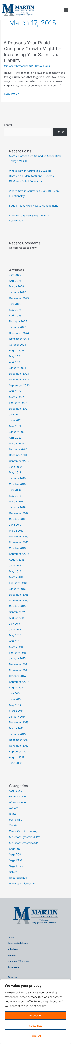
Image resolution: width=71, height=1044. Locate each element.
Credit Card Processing (23, 831)
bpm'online (15, 819)
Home (11, 936)
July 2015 (15, 623)
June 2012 (15, 763)
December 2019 (19, 455)
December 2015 (18, 594)
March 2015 (16, 646)
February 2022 (18, 402)
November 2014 (19, 670)
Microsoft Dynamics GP (18, 65)
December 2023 (19, 373)
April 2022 (15, 391)
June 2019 (15, 466)
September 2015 (19, 611)
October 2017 (17, 519)
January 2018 (17, 507)
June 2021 (15, 420)
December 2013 (19, 722)
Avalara (13, 807)
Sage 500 (15, 854)
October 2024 (17, 344)
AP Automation (18, 796)
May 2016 (15, 571)
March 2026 (16, 286)
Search (8, 124)
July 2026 (15, 274)
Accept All (35, 1015)
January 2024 (17, 367)
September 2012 (19, 751)
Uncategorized (18, 877)
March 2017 (16, 530)
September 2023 (19, 385)
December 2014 (19, 664)
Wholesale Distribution (22, 883)
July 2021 (15, 414)
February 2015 (18, 652)
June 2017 (15, 524)
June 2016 (15, 565)
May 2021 (15, 425)
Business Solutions (18, 942)
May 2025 (15, 309)
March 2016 (16, 577)
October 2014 (17, 675)
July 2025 (15, 304)
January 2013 (17, 734)
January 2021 (17, 431)
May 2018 (15, 495)
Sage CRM (15, 860)
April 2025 (15, 315)
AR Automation (18, 802)
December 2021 (18, 408)
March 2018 (16, 501)
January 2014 (17, 716)
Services (12, 955)
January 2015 (17, 658)
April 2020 (15, 437)
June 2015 (15, 629)
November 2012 (18, 745)
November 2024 (19, 338)
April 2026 (15, 280)
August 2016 (16, 559)
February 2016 (18, 582)
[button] (66, 9)
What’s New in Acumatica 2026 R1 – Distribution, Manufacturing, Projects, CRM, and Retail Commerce (32, 176)
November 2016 (19, 542)
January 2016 (17, 588)
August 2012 (16, 757)
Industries (13, 949)
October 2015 (17, 606)
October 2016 (17, 548)
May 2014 (15, 705)
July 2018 (15, 490)
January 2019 (17, 478)
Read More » (11, 93)
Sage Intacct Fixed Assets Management (33, 205)
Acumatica (15, 790)
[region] (35, 1011)
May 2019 (15, 472)
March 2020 (16, 443)
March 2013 (16, 728)
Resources (13, 967)
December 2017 (18, 513)
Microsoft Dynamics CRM (24, 837)
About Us (12, 976)
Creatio (13, 825)
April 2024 (15, 362)
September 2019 (19, 460)
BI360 (13, 813)
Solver (13, 871)
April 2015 (15, 641)
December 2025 (19, 298)
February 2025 (18, 321)
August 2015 (16, 617)
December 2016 (19, 536)
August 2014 (16, 687)
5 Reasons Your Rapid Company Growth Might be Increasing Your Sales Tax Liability (32, 51)
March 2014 (16, 710)
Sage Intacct (17, 866)
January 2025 (17, 327)
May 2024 (15, 356)
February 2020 (18, 449)
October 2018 (17, 484)
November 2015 (18, 600)
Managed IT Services (18, 961)
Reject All (35, 1035)
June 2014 (15, 699)
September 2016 (19, 553)
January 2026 (17, 292)
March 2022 (16, 396)
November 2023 (19, 379)
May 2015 (15, 635)
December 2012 (18, 739)
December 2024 (19, 333)
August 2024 (17, 350)
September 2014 (19, 681)
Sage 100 (15, 848)
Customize (35, 1025)
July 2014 (15, 693)
